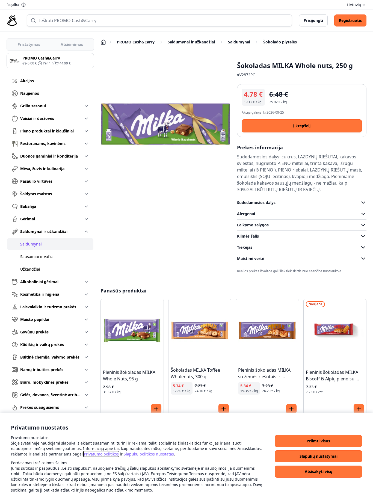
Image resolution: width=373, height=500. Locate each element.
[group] (50, 60)
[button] (318, 441)
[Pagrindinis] (12, 20)
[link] (101, 454)
